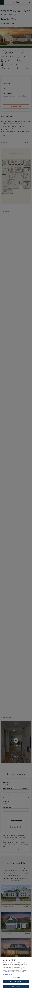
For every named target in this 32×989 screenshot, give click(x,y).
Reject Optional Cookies (16, 981)
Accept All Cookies (16, 986)
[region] (16, 973)
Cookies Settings (16, 977)
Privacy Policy (8, 974)
